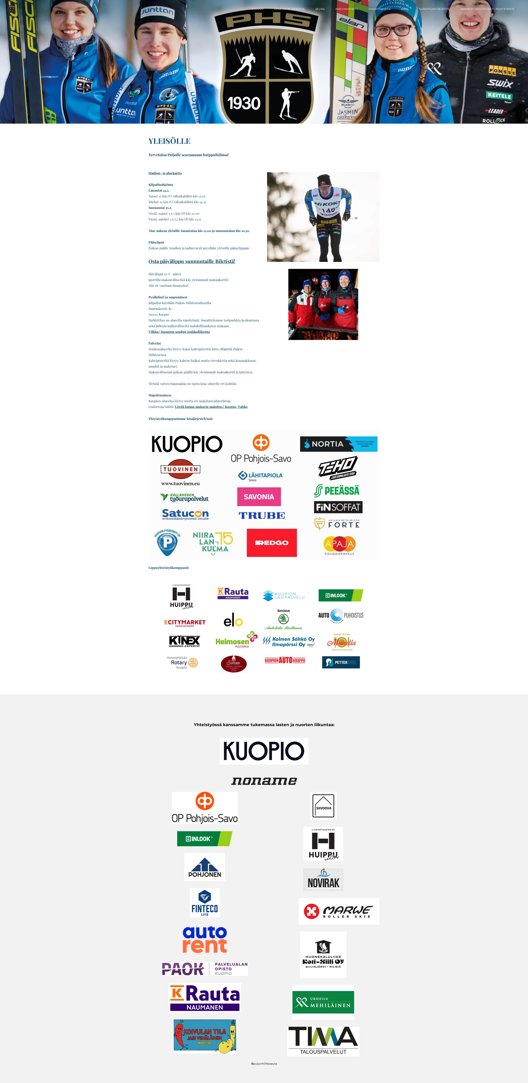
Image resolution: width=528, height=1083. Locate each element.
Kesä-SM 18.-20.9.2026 (289, 9)
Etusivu (258, 9)
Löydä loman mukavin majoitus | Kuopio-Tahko (211, 406)
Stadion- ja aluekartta (165, 173)
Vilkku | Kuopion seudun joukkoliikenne (179, 331)
